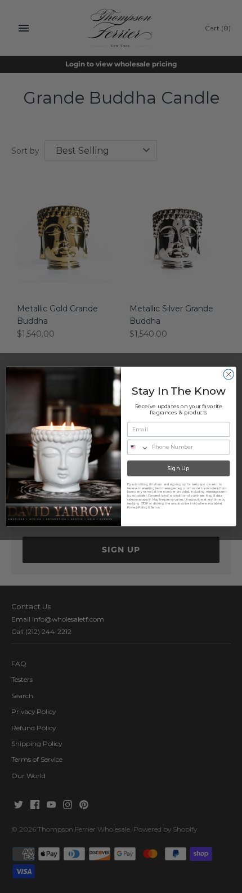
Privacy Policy (137, 507)
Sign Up (179, 468)
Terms (155, 507)
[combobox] (138, 447)
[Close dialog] (228, 374)
